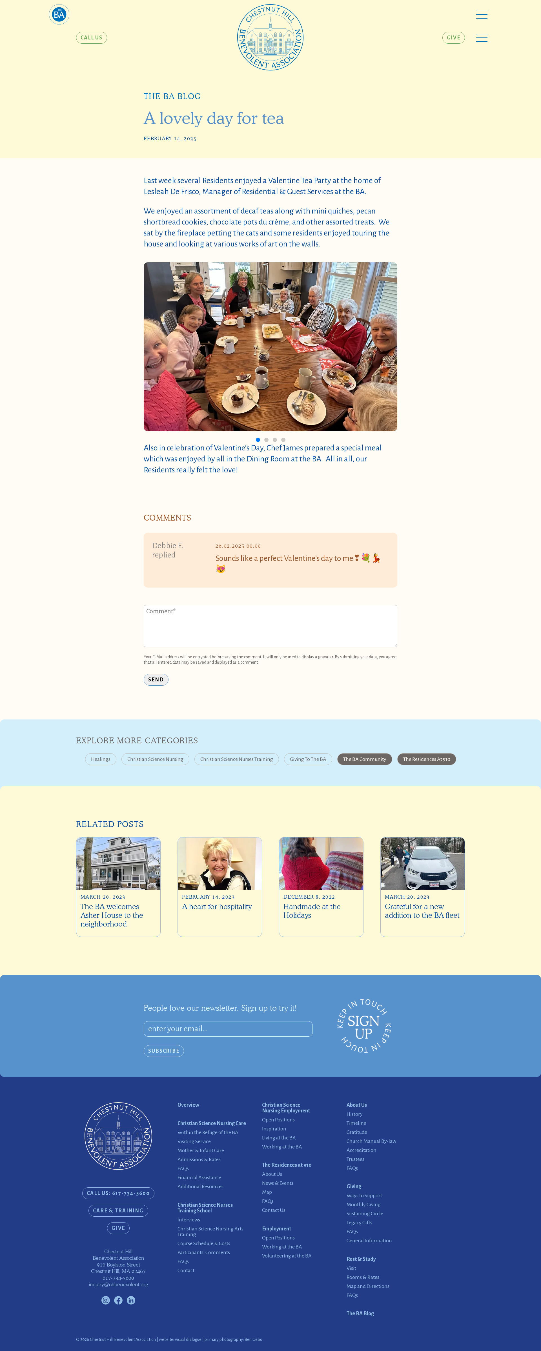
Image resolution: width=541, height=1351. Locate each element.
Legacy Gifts (359, 1222)
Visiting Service (194, 1141)
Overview (188, 1105)
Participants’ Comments (204, 1252)
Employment (276, 1229)
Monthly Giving (364, 1204)
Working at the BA (282, 1147)
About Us (272, 1174)
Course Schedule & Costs (204, 1243)
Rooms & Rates (363, 1277)
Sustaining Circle (365, 1213)
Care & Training (118, 1211)
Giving (354, 1186)
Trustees (355, 1159)
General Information (369, 1240)
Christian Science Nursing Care (212, 1123)
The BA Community (364, 759)
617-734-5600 (118, 1278)
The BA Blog (172, 96)
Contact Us (273, 1210)
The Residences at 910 (426, 759)
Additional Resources (200, 1186)
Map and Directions (368, 1286)
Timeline (356, 1123)
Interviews (189, 1220)
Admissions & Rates (199, 1159)
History (355, 1114)
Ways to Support (364, 1195)
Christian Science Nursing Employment (286, 1108)
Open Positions (278, 1120)
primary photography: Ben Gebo (233, 1339)
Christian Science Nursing (155, 759)
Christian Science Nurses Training (236, 759)
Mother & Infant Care (201, 1150)
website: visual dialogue (180, 1339)
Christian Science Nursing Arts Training (210, 1231)
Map (267, 1192)
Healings (100, 759)
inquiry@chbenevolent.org (118, 1284)
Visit (351, 1268)
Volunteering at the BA (287, 1256)
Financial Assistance (199, 1177)
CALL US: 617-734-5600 (118, 1193)
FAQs (183, 1168)
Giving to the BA (308, 759)
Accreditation (361, 1150)
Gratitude (357, 1132)
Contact (186, 1270)
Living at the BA (279, 1138)
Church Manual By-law (371, 1141)
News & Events (277, 1183)
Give (454, 38)
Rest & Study (361, 1259)
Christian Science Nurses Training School (205, 1208)
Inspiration (274, 1129)
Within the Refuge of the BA (208, 1132)
